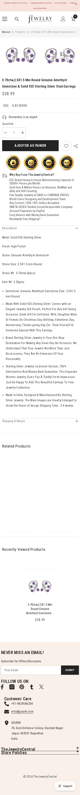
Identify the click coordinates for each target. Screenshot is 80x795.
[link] (66, 146)
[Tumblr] (31, 687)
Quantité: (8, 124)
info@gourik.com (22, 711)
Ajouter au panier (30, 146)
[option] (20, 56)
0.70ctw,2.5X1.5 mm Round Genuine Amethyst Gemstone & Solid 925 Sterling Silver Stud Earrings (40, 609)
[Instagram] (12, 687)
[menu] (4, 18)
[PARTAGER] (74, 146)
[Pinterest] (22, 687)
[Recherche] (16, 19)
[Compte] (63, 19)
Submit (69, 670)
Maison (6, 32)
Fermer (76, 4)
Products (20, 32)
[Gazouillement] (41, 687)
